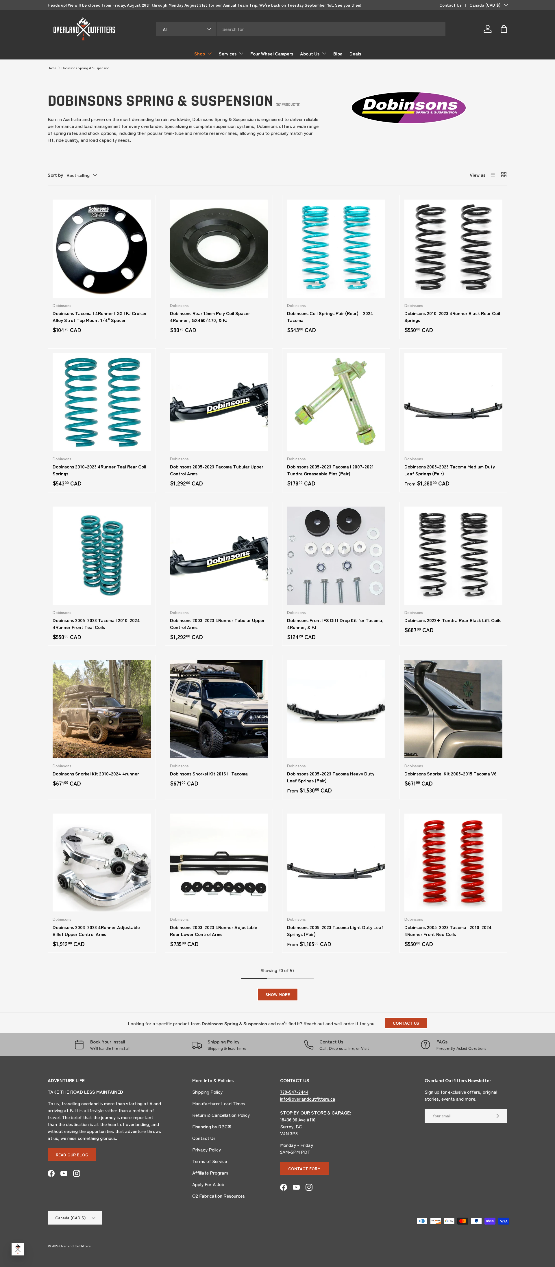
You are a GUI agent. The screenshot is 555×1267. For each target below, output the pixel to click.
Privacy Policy (206, 1149)
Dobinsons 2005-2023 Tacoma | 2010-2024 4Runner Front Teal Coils (96, 623)
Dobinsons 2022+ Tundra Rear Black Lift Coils (452, 620)
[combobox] (301, 29)
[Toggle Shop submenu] (209, 53)
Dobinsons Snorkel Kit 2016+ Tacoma (209, 773)
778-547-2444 (294, 1091)
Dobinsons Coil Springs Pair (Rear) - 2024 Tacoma (330, 316)
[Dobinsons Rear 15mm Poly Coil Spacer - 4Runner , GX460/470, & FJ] (219, 249)
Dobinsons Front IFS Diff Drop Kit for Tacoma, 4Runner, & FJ (335, 623)
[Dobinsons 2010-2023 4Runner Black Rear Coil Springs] (453, 249)
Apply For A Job (208, 1184)
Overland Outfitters (74, 1245)
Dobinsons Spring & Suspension (86, 67)
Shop (199, 53)
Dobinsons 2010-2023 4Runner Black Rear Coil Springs (452, 316)
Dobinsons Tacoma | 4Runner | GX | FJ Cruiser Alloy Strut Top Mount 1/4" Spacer (100, 316)
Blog (338, 53)
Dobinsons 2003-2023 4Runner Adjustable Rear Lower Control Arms (213, 930)
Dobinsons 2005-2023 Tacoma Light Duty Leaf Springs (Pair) (335, 930)
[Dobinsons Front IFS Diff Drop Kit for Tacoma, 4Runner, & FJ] (336, 556)
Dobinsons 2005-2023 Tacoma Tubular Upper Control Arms (216, 470)
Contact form (304, 1168)
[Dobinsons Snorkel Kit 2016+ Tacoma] (219, 709)
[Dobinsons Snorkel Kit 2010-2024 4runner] (102, 709)
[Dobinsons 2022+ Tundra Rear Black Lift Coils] (453, 556)
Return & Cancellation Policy (221, 1114)
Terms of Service (209, 1161)
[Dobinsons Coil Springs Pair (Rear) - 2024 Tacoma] (336, 249)
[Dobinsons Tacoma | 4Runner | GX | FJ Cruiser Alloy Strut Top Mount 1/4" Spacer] (102, 249)
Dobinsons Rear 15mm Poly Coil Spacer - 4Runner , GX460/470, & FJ (212, 316)
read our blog (72, 1155)
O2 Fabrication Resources (218, 1195)
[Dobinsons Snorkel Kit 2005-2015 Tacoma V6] (453, 709)
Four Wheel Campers (271, 53)
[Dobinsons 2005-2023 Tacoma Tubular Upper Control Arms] (219, 402)
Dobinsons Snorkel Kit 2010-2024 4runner (96, 773)
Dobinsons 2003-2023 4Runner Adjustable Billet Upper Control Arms (96, 930)
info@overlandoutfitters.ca (307, 1098)
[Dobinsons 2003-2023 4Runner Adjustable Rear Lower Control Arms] (219, 863)
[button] (503, 29)
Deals (355, 53)
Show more (277, 994)
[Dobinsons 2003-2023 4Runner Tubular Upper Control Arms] (219, 556)
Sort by (55, 174)
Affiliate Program (210, 1172)
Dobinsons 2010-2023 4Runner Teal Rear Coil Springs (99, 470)
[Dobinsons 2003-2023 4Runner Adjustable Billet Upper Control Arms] (102, 863)
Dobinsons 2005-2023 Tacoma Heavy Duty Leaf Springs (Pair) (330, 777)
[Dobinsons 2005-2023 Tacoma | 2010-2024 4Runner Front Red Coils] (453, 863)
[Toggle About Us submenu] (324, 53)
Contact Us (450, 5)
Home (52, 67)
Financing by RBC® (211, 1126)
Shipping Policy (207, 1091)
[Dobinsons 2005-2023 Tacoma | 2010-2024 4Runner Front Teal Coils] (102, 556)
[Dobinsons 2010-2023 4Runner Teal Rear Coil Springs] (102, 402)
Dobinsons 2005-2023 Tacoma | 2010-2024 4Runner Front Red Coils (448, 930)
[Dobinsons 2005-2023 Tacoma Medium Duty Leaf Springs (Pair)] (453, 402)
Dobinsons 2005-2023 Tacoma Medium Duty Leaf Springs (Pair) (449, 470)
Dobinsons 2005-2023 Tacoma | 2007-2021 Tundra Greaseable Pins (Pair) (330, 470)
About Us (309, 53)
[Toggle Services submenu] (241, 53)
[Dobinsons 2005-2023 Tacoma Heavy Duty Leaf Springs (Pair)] (336, 709)
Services (227, 53)
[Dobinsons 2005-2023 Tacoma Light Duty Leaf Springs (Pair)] (336, 863)
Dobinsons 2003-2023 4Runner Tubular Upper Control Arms (217, 623)
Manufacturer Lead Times (218, 1103)
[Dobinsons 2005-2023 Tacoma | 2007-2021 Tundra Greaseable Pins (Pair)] (336, 402)
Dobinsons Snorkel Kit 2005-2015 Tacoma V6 (450, 773)
